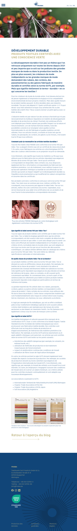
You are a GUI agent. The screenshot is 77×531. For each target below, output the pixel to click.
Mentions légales (53, 525)
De (68, 5)
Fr (74, 5)
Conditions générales (35, 525)
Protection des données (17, 525)
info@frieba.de (17, 486)
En (71, 5)
